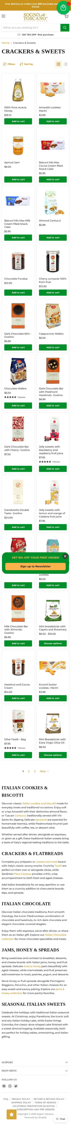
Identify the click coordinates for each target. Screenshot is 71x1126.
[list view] (65, 64)
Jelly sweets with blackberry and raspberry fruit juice (51, 450)
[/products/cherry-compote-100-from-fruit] (52, 260)
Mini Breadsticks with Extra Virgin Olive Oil (52, 741)
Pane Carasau (22, 873)
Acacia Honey (32, 966)
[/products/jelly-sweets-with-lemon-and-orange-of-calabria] (52, 492)
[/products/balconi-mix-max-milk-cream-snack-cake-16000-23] (18, 202)
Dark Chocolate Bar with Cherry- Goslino (17, 448)
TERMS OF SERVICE (45, 1102)
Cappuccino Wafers (51, 333)
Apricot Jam (12, 162)
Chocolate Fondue (16, 278)
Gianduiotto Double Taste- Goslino (16, 511)
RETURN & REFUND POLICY (49, 1099)
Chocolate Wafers (15, 388)
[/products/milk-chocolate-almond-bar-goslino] (18, 608)
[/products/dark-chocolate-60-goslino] (18, 315)
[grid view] (58, 64)
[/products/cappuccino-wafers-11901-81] (52, 315)
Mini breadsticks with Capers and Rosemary (53, 628)
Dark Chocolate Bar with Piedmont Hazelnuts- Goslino (51, 392)
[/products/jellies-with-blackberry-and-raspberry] (52, 428)
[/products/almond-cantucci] (52, 202)
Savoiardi (41, 819)
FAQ (5, 1099)
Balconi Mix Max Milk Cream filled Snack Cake (17, 224)
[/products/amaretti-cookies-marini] (52, 89)
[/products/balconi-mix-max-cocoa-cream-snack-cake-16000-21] (52, 144)
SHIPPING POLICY (21, 1102)
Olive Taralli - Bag (15, 739)
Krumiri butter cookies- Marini (48, 686)
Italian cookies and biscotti (39, 803)
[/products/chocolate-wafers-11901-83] (18, 370)
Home (5, 42)
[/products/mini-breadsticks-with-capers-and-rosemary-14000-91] (52, 608)
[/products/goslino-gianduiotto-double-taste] (18, 492)
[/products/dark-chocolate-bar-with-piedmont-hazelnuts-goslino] (52, 370)
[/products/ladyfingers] (52, 550)
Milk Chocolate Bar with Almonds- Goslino (16, 629)
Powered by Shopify (36, 1117)
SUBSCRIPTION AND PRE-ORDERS (35, 1109)
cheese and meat (46, 861)
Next (43, 771)
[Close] (65, 556)
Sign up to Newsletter (35, 566)
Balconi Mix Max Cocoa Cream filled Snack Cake (51, 165)
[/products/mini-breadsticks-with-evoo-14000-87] (52, 721)
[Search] (64, 27)
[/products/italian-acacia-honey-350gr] (18, 89)
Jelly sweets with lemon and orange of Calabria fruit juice (52, 513)
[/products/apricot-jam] (18, 144)
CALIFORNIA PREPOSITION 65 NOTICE (34, 1106)
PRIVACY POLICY (21, 1099)
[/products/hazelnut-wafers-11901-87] (18, 550)
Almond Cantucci (50, 220)
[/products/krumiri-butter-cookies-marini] (52, 666)
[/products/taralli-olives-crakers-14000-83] (18, 721)
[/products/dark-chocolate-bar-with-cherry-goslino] (18, 428)
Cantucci (20, 815)
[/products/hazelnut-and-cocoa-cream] (18, 666)
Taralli (58, 865)
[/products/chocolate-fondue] (18, 260)
